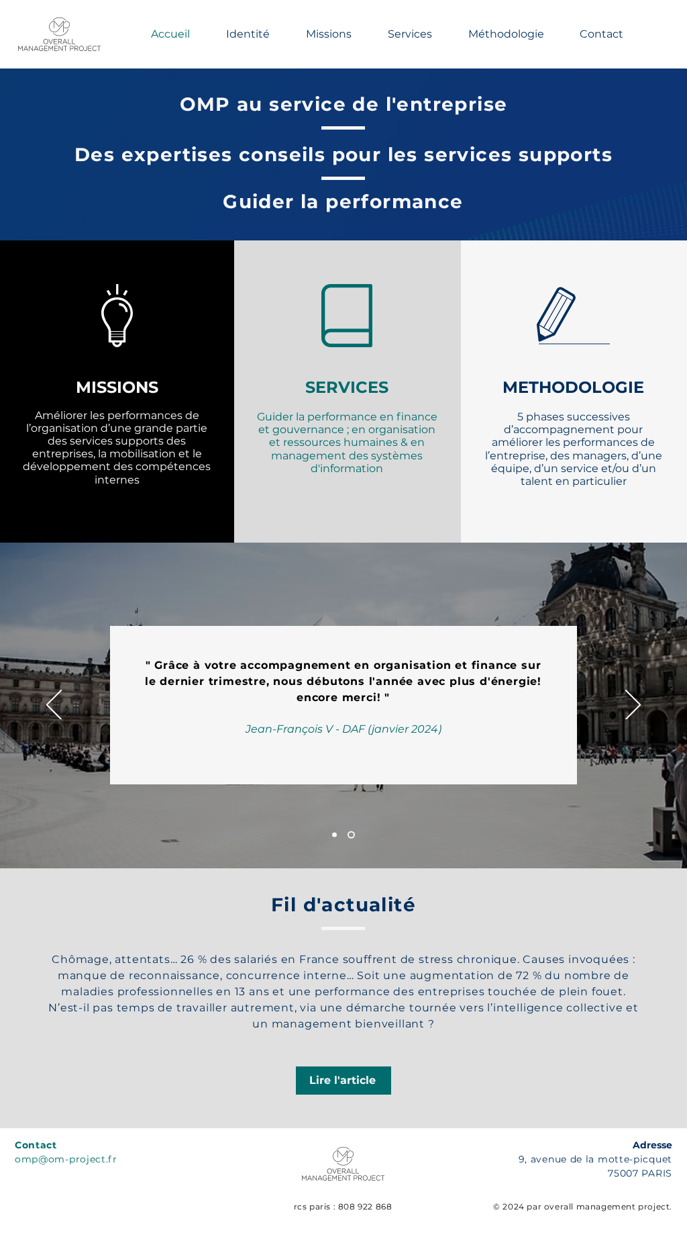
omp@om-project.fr (66, 1159)
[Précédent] (54, 706)
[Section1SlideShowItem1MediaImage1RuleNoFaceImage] (334, 835)
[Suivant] (633, 706)
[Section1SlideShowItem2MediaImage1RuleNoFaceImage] (351, 835)
